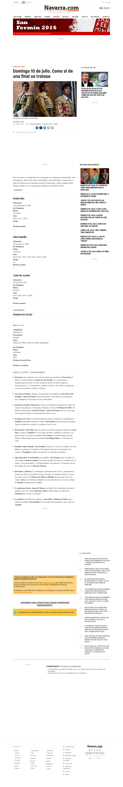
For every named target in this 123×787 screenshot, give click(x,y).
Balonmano (50, 750)
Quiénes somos (69, 747)
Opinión (47, 17)
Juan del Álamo (31, 132)
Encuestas (34, 755)
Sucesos (17, 755)
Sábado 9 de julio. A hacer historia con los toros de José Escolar (94, 218)
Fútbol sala (50, 753)
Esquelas (106, 17)
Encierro (20, 33)
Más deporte (50, 755)
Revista (85, 17)
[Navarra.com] (61, 8)
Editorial (17, 768)
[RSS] (100, 750)
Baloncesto (34, 766)
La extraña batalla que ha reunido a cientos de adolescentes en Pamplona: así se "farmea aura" (97, 591)
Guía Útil (31, 33)
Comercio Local (48, 583)
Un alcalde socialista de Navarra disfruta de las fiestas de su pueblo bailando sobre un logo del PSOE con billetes (94, 93)
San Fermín (17, 17)
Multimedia (95, 17)
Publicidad (68, 753)
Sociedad (17, 760)
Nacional (75, 17)
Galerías (49, 766)
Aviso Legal (68, 763)
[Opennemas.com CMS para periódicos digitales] (94, 755)
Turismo (67, 771)
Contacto (68, 750)
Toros (26, 33)
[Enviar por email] (48, 127)
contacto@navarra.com (23, 592)
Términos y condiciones (71, 666)
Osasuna (56, 17)
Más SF (48, 33)
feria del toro (20, 132)
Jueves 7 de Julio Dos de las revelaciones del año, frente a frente (93, 203)
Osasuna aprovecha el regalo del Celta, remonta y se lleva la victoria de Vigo (97, 619)
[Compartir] (36, 127)
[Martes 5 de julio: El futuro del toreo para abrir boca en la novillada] (95, 176)
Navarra (28, 17)
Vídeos (42, 33)
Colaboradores (35, 750)
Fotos (37, 33)
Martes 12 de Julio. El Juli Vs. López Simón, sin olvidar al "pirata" (93, 239)
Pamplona (37, 17)
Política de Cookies (70, 756)
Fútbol (32, 763)
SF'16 (15, 33)
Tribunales (18, 758)
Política (17, 753)
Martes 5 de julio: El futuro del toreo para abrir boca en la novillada (94, 188)
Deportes (32, 761)
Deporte (66, 17)
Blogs (32, 753)
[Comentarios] (52, 127)
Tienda (67, 774)
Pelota (32, 768)
